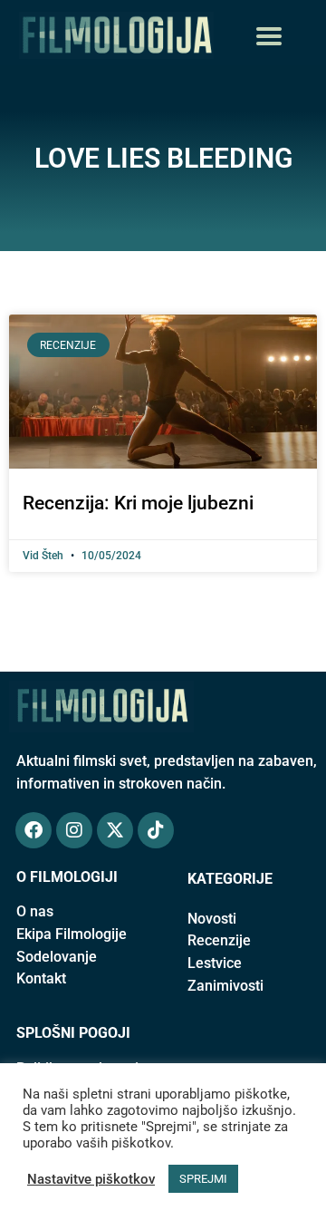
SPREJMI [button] (203, 1179)
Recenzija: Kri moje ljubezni (138, 503)
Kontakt (41, 978)
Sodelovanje (56, 956)
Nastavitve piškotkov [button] (91, 1179)
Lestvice (214, 963)
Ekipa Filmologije (71, 934)
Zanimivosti (225, 985)
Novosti (211, 918)
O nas (34, 911)
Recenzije (219, 940)
